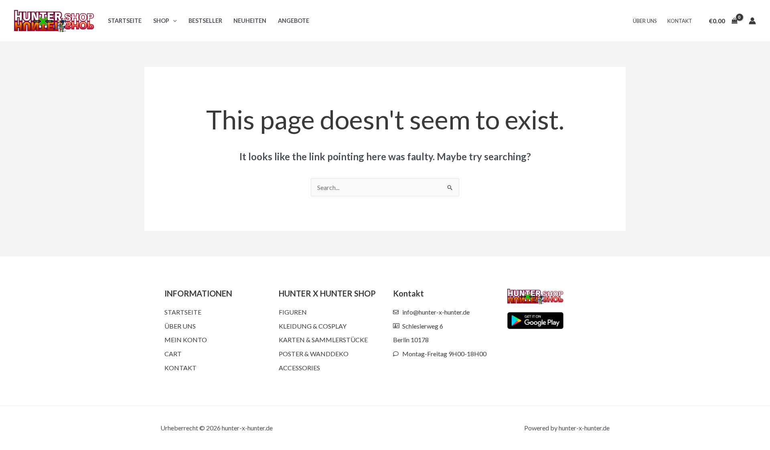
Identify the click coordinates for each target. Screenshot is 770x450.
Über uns (645, 21)
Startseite (125, 20)
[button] (173, 20)
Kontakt (679, 21)
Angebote (293, 20)
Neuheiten (249, 20)
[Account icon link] (752, 20)
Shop (161, 20)
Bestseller (205, 20)
